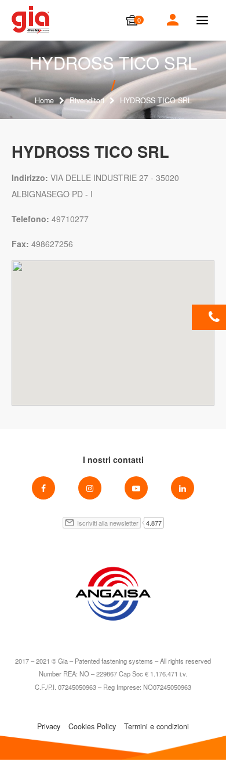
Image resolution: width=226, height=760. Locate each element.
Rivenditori (87, 100)
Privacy (48, 726)
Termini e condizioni (156, 726)
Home (44, 100)
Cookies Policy (92, 726)
